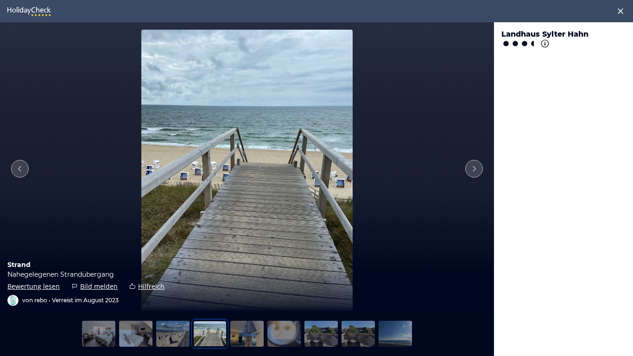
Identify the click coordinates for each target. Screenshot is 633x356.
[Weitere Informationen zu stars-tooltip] (544, 43)
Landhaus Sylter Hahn (545, 34)
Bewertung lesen (33, 286)
